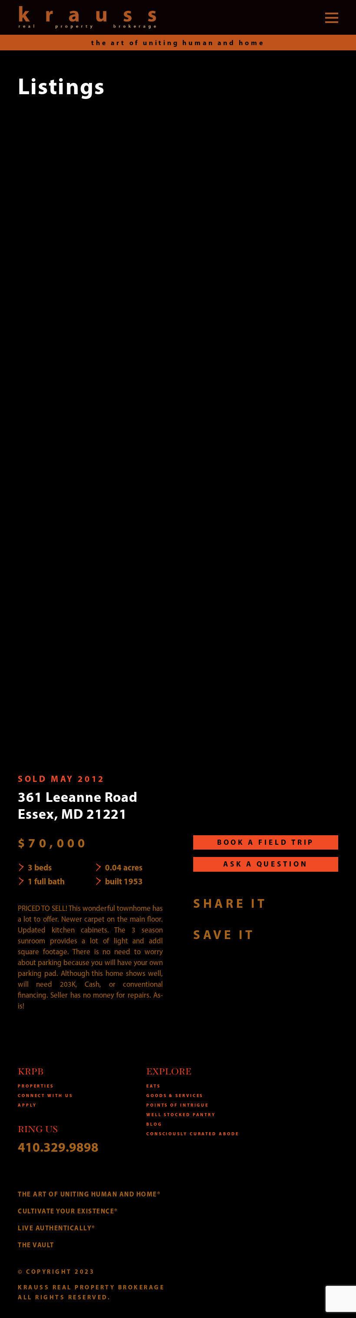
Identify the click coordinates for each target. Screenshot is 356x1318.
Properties (36, 1086)
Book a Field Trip (266, 842)
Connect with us (45, 1095)
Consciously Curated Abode (192, 1134)
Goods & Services (174, 1095)
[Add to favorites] (270, 934)
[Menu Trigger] (331, 17)
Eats (153, 1086)
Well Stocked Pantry (181, 1114)
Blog (154, 1124)
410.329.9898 (58, 1147)
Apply (27, 1105)
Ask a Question (265, 863)
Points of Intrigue (177, 1105)
